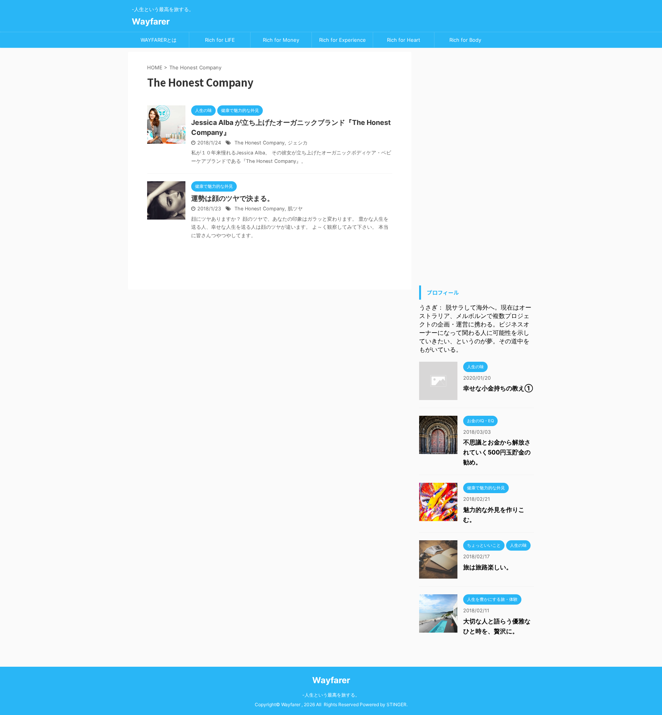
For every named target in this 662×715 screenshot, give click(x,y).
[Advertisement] (476, 167)
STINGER (396, 704)
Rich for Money (281, 40)
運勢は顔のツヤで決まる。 (232, 198)
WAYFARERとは (159, 40)
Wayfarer (151, 21)
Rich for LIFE (220, 40)
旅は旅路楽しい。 (487, 567)
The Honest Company (259, 143)
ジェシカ (298, 143)
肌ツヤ (295, 209)
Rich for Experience (342, 40)
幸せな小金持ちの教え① (498, 388)
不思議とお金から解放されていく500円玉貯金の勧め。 (497, 452)
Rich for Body (465, 40)
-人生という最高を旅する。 (331, 695)
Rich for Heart (403, 40)
